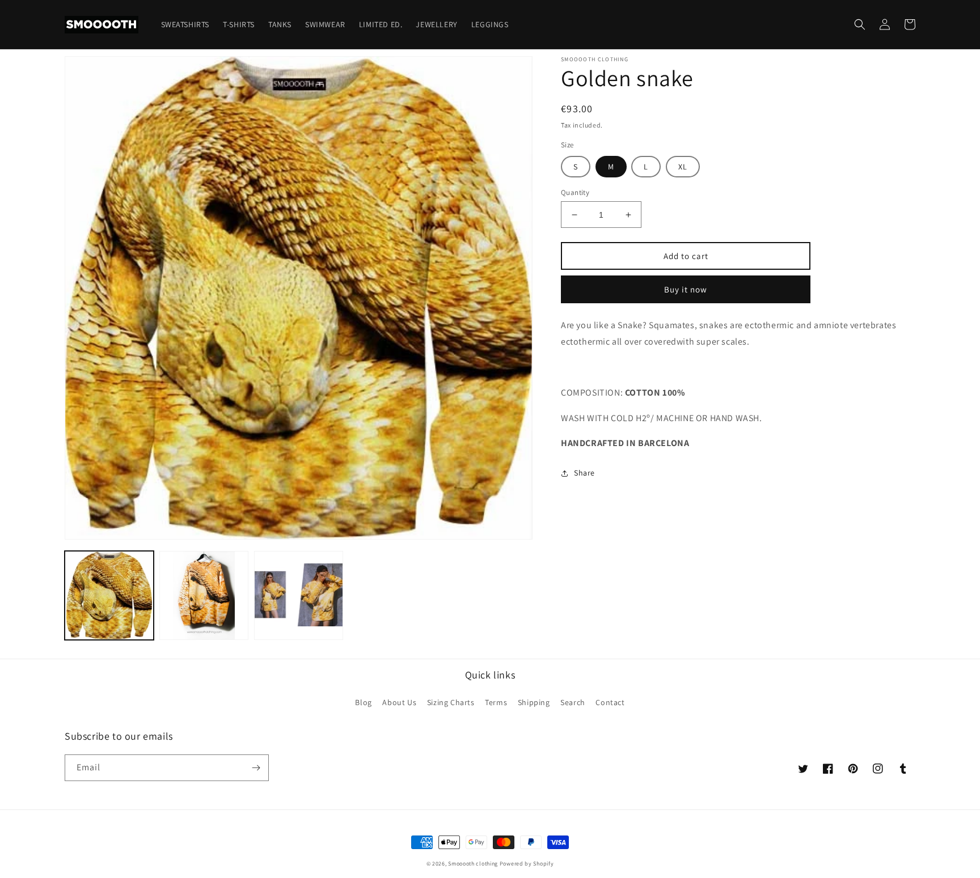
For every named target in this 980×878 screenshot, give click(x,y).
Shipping (534, 702)
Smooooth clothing (473, 863)
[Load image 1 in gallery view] (109, 595)
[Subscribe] (255, 767)
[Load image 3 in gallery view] (298, 595)
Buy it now (685, 289)
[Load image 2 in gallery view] (203, 595)
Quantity (575, 192)
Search (572, 702)
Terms (496, 702)
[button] (859, 24)
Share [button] (584, 473)
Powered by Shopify (527, 863)
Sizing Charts (451, 702)
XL (682, 167)
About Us (399, 702)
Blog (363, 702)
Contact (609, 702)
